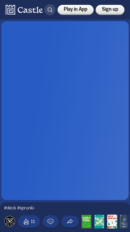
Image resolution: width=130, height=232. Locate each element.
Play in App (75, 9)
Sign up (110, 9)
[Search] (49, 9)
